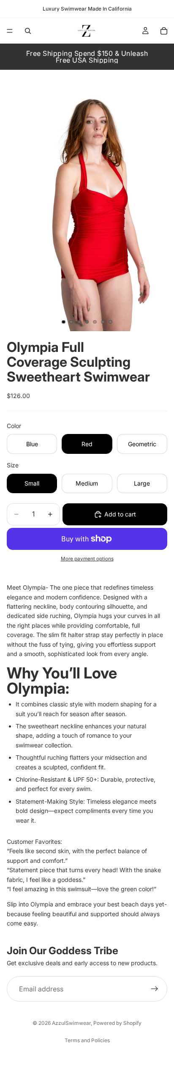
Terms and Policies (87, 1040)
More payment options (87, 559)
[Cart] (164, 31)
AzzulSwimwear (71, 1023)
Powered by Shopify (117, 1023)
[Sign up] (154, 989)
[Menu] (9, 31)
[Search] (28, 31)
